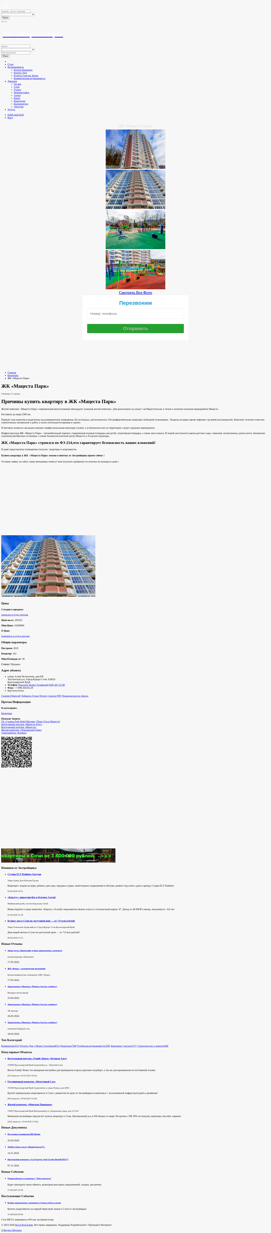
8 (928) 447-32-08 (56, 685)
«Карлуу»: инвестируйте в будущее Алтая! (32, 897)
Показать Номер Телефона (32, 685)
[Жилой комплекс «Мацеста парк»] (135, 167)
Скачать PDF (54, 696)
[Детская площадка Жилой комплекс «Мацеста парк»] (135, 248)
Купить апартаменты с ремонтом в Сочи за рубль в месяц (34, 1203)
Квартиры (13, 375)
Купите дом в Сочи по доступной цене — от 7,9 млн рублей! (41, 921)
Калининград (21, 104)
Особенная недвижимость (93, 1046)
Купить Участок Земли (26, 75)
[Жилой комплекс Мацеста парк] (135, 207)
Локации (12, 81)
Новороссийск (21, 92)
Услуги (11, 109)
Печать (43, 696)
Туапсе (17, 89)
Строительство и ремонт (152, 1046)
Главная (12, 372)
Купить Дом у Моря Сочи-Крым (40, 1046)
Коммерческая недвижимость (29, 78)
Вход (10, 117)
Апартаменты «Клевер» (14, 732)
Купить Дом (20, 72)
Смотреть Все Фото (135, 292)
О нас (11, 64)
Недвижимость (16, 67)
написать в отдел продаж (14, 614)
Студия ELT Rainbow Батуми (24, 874)
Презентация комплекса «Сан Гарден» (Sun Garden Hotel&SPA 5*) (38, 1159)
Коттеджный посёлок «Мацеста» (18, 727)
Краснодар (19, 101)
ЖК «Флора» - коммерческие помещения (26, 968)
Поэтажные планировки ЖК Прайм (24, 1134)
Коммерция (10, 1046)
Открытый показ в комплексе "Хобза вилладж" (29, 1178)
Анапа (17, 95)
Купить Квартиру (23, 70)
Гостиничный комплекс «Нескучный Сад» (32, 1081)
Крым (17, 98)
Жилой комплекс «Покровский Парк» (21, 730)
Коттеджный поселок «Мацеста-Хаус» (21, 724)
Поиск (5, 17)
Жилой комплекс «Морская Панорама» (30, 1104)
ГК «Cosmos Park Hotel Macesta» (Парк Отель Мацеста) (30, 721)
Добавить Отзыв (30, 696)
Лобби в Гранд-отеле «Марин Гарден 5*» (26, 1147)
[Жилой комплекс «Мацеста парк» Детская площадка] (135, 288)
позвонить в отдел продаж (15, 636)
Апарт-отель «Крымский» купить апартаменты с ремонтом (35, 950)
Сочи (16, 87)
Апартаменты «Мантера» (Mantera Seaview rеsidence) (32, 986)
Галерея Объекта (10, 696)
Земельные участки (123, 1046)
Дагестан (19, 106)
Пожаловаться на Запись (75, 696)
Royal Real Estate (24, 1225)
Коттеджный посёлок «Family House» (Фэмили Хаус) (37, 1058)
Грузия (17, 84)
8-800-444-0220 (16, 114)
